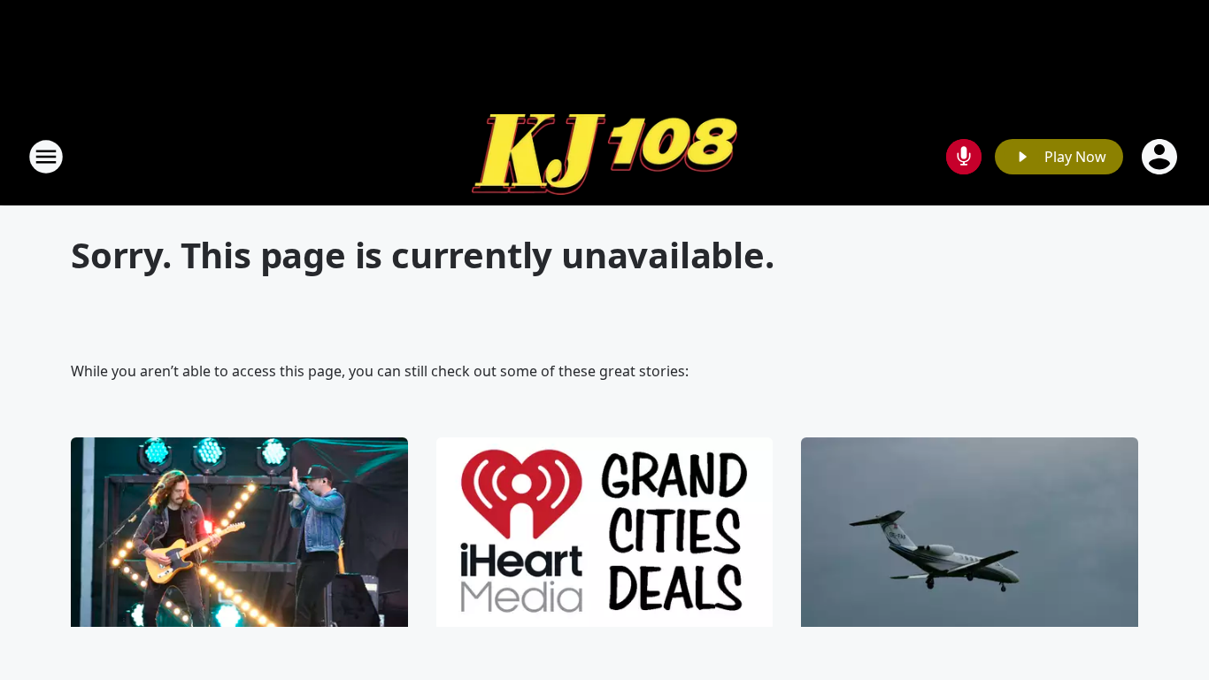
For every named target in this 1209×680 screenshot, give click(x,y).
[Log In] (1161, 156)
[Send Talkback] (964, 156)
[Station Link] (604, 156)
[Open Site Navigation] (46, 156)
